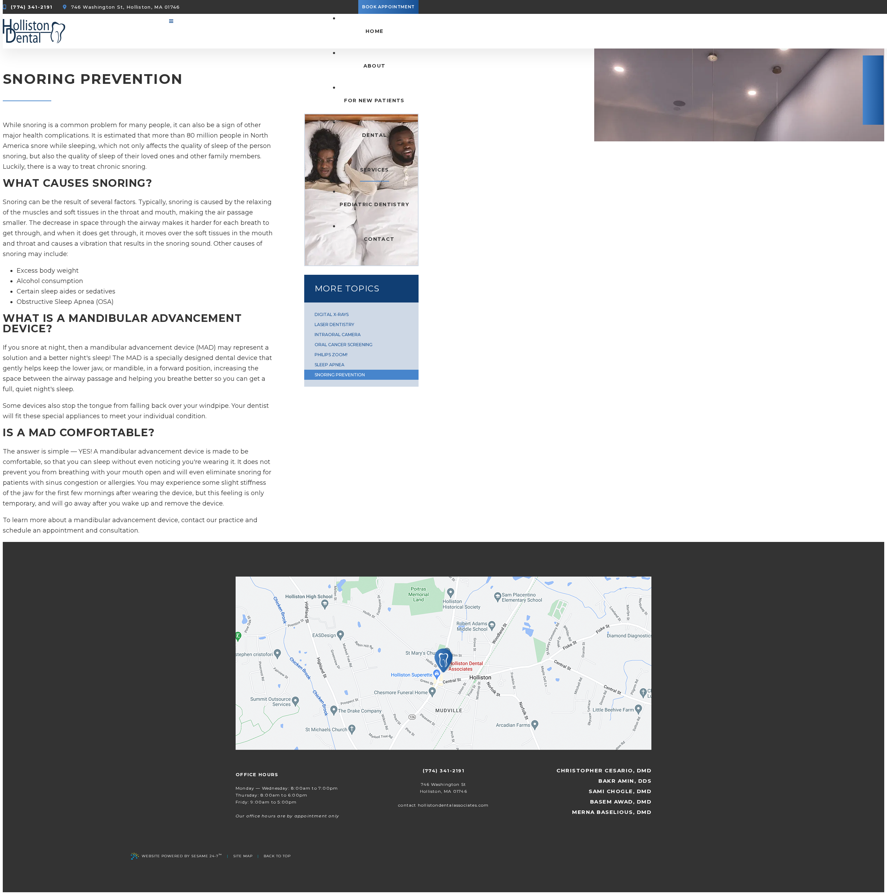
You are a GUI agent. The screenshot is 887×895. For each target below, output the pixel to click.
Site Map (243, 856)
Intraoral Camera (338, 334)
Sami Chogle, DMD (620, 791)
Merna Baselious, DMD (611, 812)
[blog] (873, 102)
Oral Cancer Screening (343, 344)
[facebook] (873, 66)
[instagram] (873, 114)
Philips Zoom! (331, 354)
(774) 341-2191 (31, 7)
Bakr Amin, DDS (624, 781)
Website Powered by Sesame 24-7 (182, 855)
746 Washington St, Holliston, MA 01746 (125, 7)
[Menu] (171, 21)
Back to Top (277, 856)
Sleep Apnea (329, 364)
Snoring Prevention (340, 374)
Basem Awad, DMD (620, 801)
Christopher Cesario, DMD (603, 770)
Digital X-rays (332, 314)
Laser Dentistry (334, 324)
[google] (873, 78)
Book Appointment (388, 6)
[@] (443, 805)
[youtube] (873, 90)
